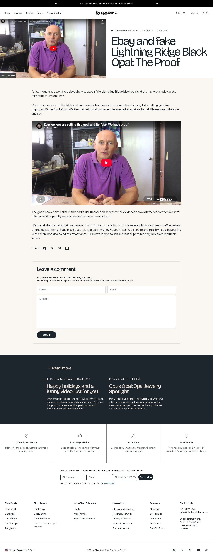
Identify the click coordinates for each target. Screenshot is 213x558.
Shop (7, 12)
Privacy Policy (97, 280)
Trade (40, 12)
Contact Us (155, 523)
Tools (77, 509)
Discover (18, 12)
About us (154, 509)
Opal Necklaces (42, 518)
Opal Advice (80, 513)
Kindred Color (54, 12)
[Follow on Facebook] (174, 550)
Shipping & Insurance (123, 509)
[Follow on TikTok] (206, 550)
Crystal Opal (11, 518)
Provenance (156, 518)
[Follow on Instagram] (182, 550)
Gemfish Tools (157, 528)
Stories (29, 12)
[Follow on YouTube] (198, 550)
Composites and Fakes (126, 30)
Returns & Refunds (122, 513)
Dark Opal (10, 513)
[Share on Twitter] (52, 248)
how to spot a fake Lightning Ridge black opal (107, 91)
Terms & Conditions (123, 523)
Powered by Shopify (118, 550)
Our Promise (156, 513)
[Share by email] (67, 248)
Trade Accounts (121, 528)
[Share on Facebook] (44, 248)
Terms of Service (117, 280)
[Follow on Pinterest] (190, 550)
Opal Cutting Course (84, 518)
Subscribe (146, 477)
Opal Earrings (40, 513)
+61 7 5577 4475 (187, 509)
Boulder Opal (11, 523)
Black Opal (10, 509)
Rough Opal (11, 528)
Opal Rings (39, 509)
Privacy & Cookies (122, 518)
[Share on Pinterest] (59, 248)
